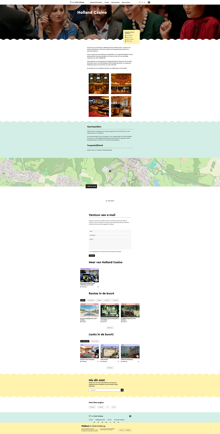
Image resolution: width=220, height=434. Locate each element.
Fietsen (82, 300)
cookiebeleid (110, 429)
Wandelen (99, 300)
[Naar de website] (98, 287)
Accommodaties (84, 341)
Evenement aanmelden (119, 419)
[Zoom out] (218, 161)
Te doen (106, 2)
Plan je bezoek (115, 2)
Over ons (109, 419)
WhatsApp (92, 407)
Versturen (92, 255)
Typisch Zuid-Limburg (96, 2)
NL (144, 2)
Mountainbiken (91, 300)
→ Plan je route (91, 186)
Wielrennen (107, 300)
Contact (91, 419)
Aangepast (128, 430)
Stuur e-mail (129, 37)
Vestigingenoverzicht (100, 419)
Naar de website (130, 39)
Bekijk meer (110, 327)
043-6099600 (130, 35)
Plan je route (129, 41)
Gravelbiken (115, 300)
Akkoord (121, 430)
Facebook (101, 407)
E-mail (113, 407)
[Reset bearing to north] (218, 162)
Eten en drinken (95, 341)
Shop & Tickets (126, 2)
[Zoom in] (218, 159)
